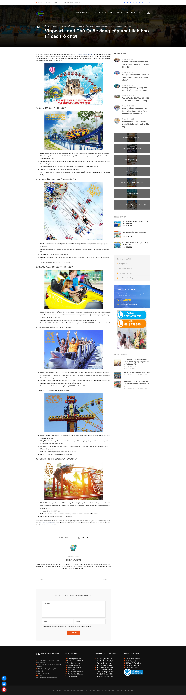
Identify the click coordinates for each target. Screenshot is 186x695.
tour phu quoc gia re (119, 26)
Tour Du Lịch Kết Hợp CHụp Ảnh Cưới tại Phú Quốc (132, 205)
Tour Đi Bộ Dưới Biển (132, 193)
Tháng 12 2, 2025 (127, 59)
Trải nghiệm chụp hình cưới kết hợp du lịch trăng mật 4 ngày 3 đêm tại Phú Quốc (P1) (136, 362)
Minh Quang (52, 26)
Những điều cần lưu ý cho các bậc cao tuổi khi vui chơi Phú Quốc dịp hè (136, 384)
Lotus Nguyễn (130, 368)
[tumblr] (139, 2)
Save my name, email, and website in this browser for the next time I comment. (67, 626)
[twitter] (142, 2)
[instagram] (149, 2)
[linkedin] (133, 2)
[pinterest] (136, 2)
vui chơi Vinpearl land (47, 523)
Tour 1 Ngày (99, 12)
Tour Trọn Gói (81, 12)
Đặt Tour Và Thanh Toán (133, 663)
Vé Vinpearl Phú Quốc (74, 667)
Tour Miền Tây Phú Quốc (105, 676)
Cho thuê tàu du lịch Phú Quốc (132, 137)
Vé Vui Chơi (115, 12)
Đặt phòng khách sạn (74, 658)
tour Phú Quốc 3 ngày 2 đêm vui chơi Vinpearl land (90, 26)
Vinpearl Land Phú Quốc (84, 54)
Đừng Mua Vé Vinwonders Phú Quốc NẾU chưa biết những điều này (135, 124)
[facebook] (127, 2)
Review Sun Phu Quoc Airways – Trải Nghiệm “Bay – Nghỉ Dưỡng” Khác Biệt (136, 64)
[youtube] (146, 2)
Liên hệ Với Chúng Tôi (133, 658)
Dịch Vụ (129, 12)
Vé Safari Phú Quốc (73, 663)
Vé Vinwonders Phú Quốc (75, 661)
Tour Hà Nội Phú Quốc (104, 663)
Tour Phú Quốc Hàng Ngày (105, 661)
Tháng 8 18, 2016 (131, 366)
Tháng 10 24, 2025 (128, 72)
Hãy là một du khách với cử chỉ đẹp (137, 372)
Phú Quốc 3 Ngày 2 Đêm (105, 672)
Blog (141, 12)
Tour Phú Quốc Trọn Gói (104, 658)
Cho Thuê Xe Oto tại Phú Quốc (132, 148)
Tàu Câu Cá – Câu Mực (75, 674)
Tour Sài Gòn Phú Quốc (104, 669)
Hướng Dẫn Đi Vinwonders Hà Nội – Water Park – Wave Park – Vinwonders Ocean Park (135, 111)
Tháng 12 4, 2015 (131, 374)
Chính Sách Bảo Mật (132, 665)
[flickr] (130, 2)
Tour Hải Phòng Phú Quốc (105, 667)
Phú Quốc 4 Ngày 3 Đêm (105, 674)
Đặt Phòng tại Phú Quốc (132, 160)
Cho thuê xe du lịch (73, 665)
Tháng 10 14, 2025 (128, 119)
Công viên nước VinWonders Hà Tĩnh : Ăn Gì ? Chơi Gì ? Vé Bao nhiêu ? (135, 77)
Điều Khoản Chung (132, 667)
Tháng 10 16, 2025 (128, 85)
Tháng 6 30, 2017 (131, 388)
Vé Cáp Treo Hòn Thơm (75, 672)
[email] (124, 2)
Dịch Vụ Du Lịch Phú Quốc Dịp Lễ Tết (132, 182)
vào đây (54, 525)
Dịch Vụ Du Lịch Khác (132, 171)
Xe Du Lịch (71, 669)
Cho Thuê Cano (72, 676)
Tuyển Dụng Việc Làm (133, 661)
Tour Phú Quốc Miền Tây (104, 665)
